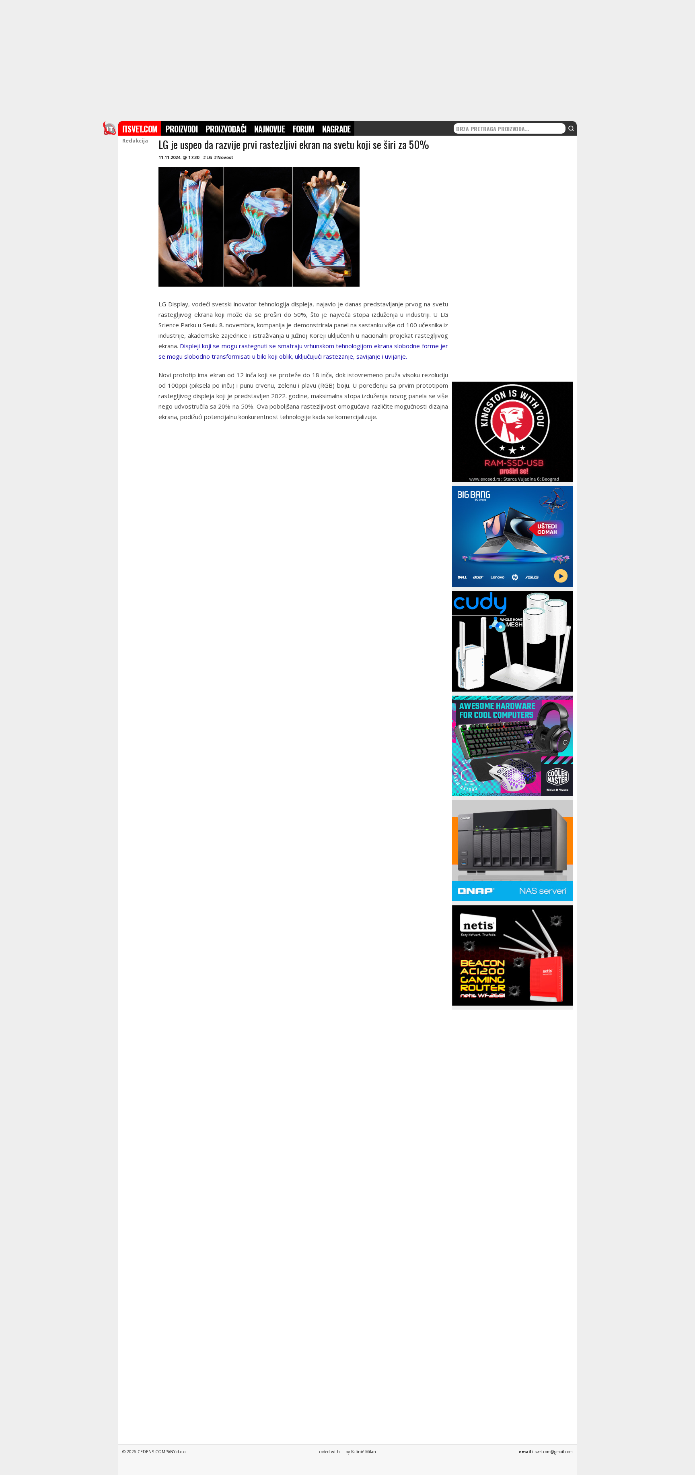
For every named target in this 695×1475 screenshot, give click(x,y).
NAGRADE (336, 129)
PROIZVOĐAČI (226, 129)
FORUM (303, 129)
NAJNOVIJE (269, 129)
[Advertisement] (347, 59)
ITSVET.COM (139, 129)
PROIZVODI (181, 129)
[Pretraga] (571, 128)
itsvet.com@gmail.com (552, 1451)
